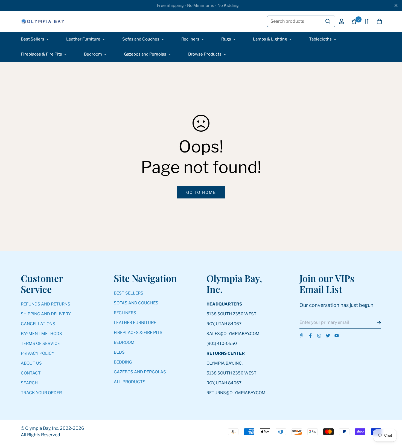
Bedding (123, 362)
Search (29, 382)
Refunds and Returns (45, 304)
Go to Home (201, 192)
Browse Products (205, 54)
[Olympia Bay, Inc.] (43, 21)
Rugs (226, 39)
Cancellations (38, 323)
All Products (129, 381)
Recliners (190, 39)
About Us (31, 363)
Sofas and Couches (140, 39)
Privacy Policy (37, 353)
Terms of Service (40, 343)
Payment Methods (41, 333)
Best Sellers (32, 39)
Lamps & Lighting (270, 39)
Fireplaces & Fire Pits (41, 54)
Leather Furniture (83, 39)
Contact (31, 373)
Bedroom (93, 54)
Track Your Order (41, 392)
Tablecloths (320, 39)
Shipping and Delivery (46, 314)
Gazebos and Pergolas (145, 54)
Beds (119, 352)
